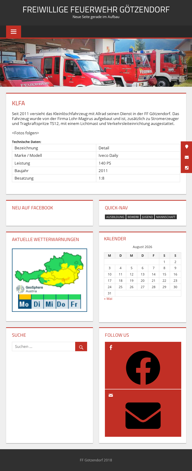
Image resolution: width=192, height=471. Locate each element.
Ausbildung (115, 217)
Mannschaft (165, 217)
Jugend (147, 217)
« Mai (108, 298)
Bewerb (133, 217)
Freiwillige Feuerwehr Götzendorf (96, 9)
